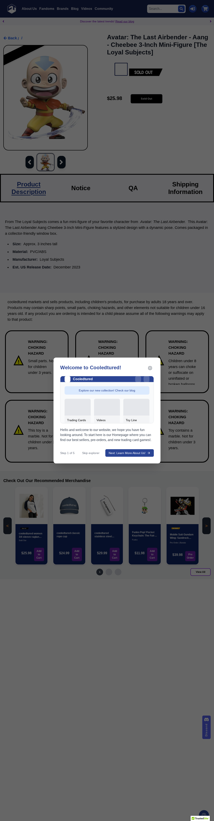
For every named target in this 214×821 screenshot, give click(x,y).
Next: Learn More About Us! (127, 453)
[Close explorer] (150, 368)
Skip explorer (90, 453)
